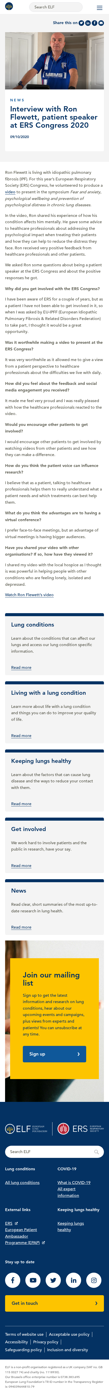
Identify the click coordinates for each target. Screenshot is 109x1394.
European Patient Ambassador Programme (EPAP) (22, 1236)
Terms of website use (24, 1334)
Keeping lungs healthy (71, 1227)
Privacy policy (45, 1342)
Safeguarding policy (23, 1349)
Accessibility (16, 1342)
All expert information (68, 1192)
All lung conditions (22, 1182)
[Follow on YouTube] (33, 1286)
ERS (8, 1223)
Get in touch (25, 1303)
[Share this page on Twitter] (81, 23)
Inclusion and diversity (67, 1349)
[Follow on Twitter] (53, 1286)
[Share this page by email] (101, 23)
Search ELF (54, 1152)
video (10, 192)
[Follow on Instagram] (93, 1286)
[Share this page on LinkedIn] (88, 23)
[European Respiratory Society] (81, 1129)
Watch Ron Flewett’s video (29, 594)
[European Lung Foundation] (10, 6)
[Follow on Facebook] (12, 1286)
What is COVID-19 (74, 1182)
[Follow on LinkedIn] (73, 1286)
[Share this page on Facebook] (94, 23)
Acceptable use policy (69, 1334)
